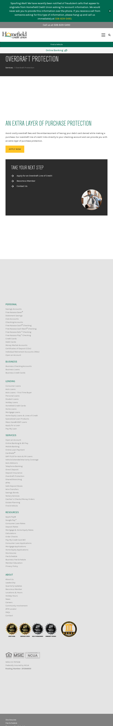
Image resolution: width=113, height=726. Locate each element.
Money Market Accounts (16, 345)
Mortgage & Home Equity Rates (19, 530)
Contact (9, 615)
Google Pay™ (11, 520)
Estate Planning (13, 502)
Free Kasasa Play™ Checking (18, 335)
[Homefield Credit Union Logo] (14, 35)
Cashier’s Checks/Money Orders (20, 499)
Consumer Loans (13, 386)
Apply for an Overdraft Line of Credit (34, 175)
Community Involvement (17, 606)
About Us (10, 579)
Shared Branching (14, 479)
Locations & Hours (14, 592)
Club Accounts (12, 319)
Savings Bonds (12, 492)
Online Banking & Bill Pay (17, 443)
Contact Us (22, 186)
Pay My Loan (11, 429)
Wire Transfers (12, 489)
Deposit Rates (12, 527)
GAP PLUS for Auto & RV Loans (19, 456)
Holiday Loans (12, 402)
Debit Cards (11, 342)
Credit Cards (11, 339)
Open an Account (13, 355)
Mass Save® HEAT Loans (16, 422)
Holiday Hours (12, 596)
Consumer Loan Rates (15, 523)
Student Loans (12, 399)
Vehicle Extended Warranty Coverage (22, 460)
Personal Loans (13, 396)
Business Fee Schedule (16, 559)
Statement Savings (14, 315)
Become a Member (26, 181)
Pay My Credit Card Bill (15, 540)
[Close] (110, 11)
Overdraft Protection (15, 476)
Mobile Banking (12, 446)
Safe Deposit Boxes (14, 486)
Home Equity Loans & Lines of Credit (22, 415)
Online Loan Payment (15, 450)
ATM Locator (11, 609)
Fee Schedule (11, 556)
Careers (9, 602)
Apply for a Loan (13, 425)
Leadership (10, 583)
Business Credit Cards (15, 373)
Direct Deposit (12, 469)
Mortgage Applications (16, 546)
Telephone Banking (14, 466)
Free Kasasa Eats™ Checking (18, 332)
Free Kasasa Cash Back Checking (21, 329)
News (8, 599)
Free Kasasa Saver (14, 312)
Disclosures (11, 553)
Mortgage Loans (13, 412)
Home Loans (11, 409)
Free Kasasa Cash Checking (18, 325)
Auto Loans (11, 389)
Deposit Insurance (14, 473)
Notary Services (13, 496)
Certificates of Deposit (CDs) (18, 348)
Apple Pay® (11, 517)
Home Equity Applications (17, 550)
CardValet (10, 453)
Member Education (14, 563)
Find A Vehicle (12, 506)
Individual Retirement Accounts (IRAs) (22, 352)
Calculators (11, 533)
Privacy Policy (12, 566)
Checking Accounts (14, 322)
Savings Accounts (14, 309)
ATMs (8, 483)
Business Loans (13, 369)
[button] (103, 35)
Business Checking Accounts (19, 366)
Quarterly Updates (14, 586)
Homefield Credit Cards (16, 406)
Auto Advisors (12, 463)
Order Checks (12, 536)
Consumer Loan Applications (19, 543)
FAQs (8, 612)
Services (9, 67)
